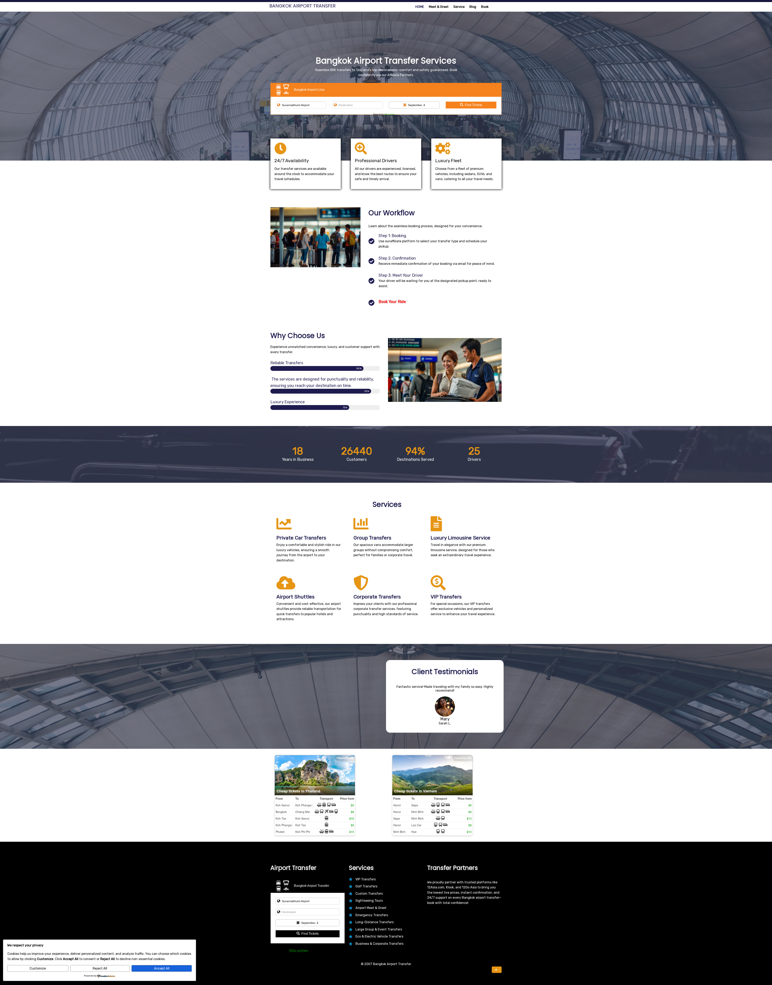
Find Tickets (473, 105)
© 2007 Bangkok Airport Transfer (386, 964)
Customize (38, 968)
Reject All (100, 968)
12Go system (389, 114)
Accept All (161, 968)
